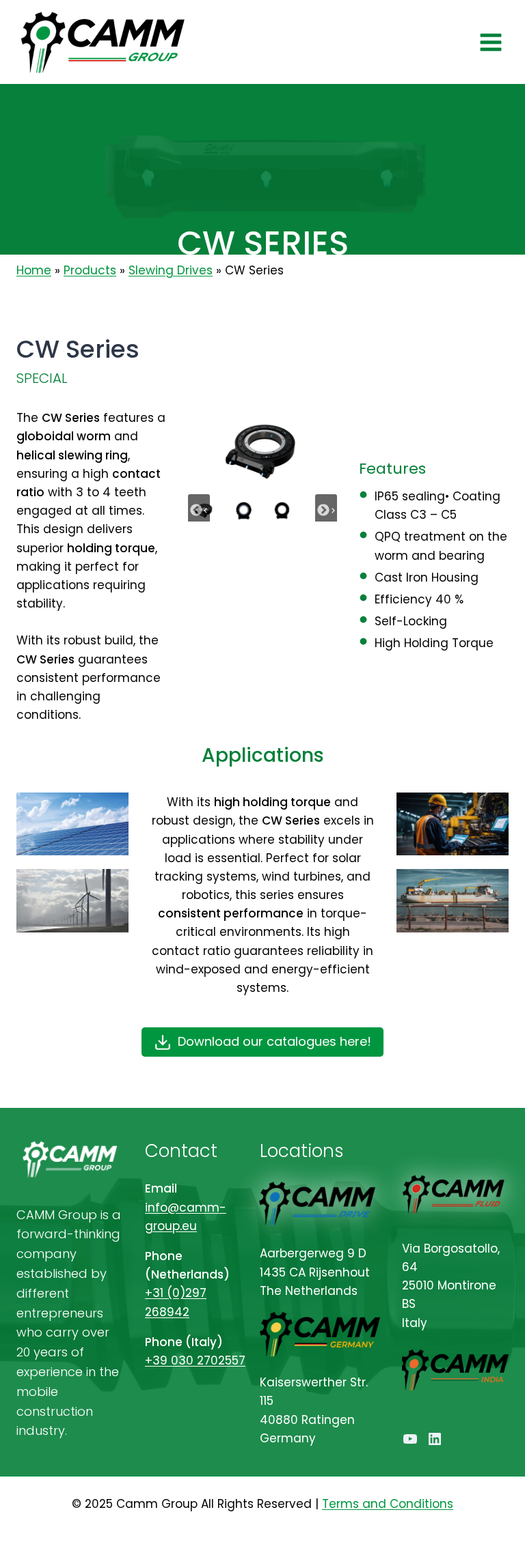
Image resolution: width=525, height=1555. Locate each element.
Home (33, 270)
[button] (243, 510)
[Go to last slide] (199, 510)
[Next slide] (326, 510)
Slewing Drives (171, 270)
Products (90, 270)
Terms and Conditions (387, 1504)
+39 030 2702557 (195, 1360)
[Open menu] (490, 42)
